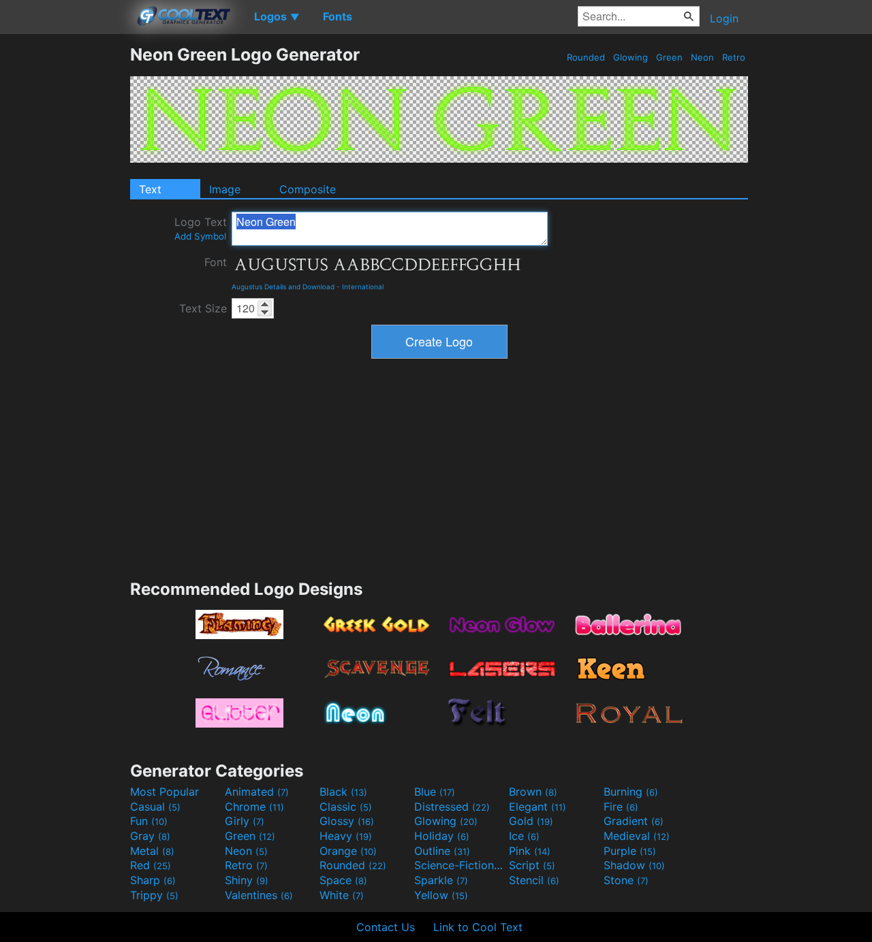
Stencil (534, 880)
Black (343, 791)
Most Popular (164, 791)
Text (150, 189)
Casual (155, 806)
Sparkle (441, 880)
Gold (531, 821)
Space (343, 880)
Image (224, 189)
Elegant (537, 806)
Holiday (441, 836)
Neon (702, 57)
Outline (442, 851)
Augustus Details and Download (283, 286)
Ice (524, 836)
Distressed (452, 806)
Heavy (346, 836)
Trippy (154, 895)
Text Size (203, 308)
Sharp (153, 880)
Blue (434, 791)
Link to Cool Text (478, 927)
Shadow (634, 865)
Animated (257, 791)
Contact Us (385, 927)
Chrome (254, 806)
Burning (631, 791)
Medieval (637, 836)
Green (669, 57)
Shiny (246, 880)
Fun (149, 821)
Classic (346, 806)
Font (215, 262)
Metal (152, 851)
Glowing (630, 57)
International (363, 286)
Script (532, 865)
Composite (307, 189)
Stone (626, 880)
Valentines (259, 895)
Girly (244, 821)
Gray (150, 836)
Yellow (441, 895)
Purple (630, 851)
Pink (529, 851)
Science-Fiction (459, 865)
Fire (621, 806)
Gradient (634, 821)
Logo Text (200, 228)
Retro (733, 57)
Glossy (347, 821)
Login (724, 18)
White (342, 895)
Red (150, 865)
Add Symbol (200, 236)
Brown (533, 791)
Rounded (586, 57)
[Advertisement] (64, 248)
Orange (348, 851)
